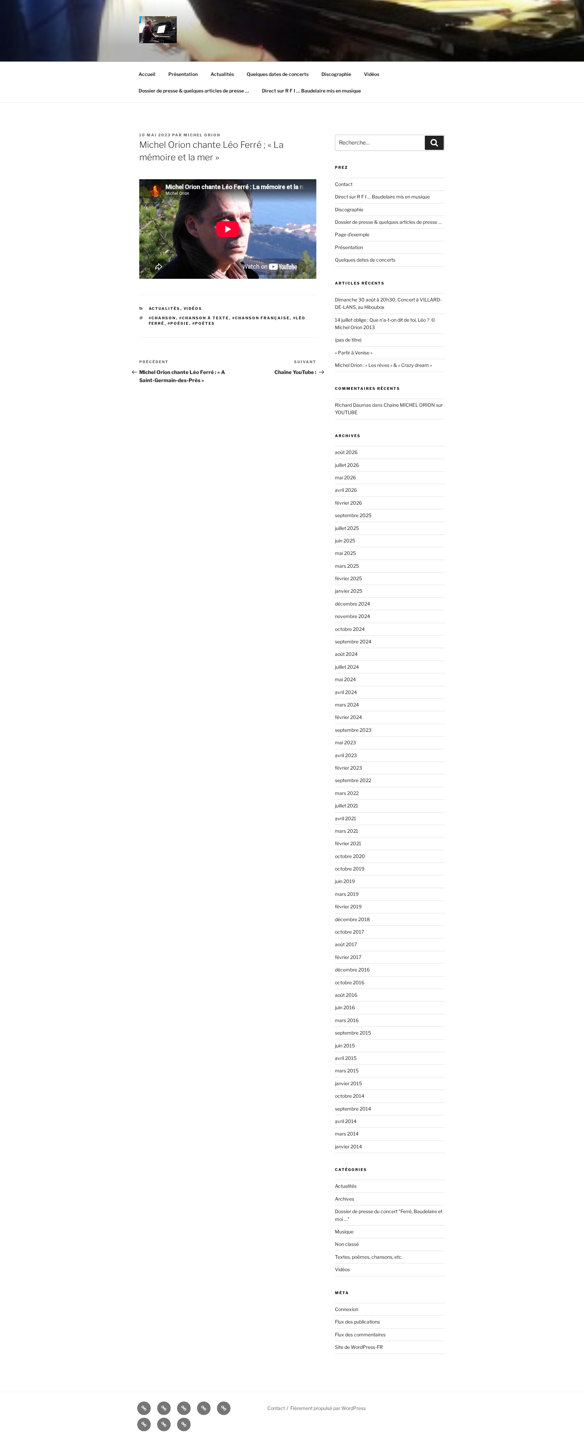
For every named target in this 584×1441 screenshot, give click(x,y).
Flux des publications (357, 1322)
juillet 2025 (347, 528)
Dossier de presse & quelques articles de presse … (194, 91)
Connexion (346, 1309)
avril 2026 (346, 490)
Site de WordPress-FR (359, 1347)
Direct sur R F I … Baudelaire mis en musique (311, 91)
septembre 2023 (353, 730)
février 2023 (348, 768)
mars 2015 (347, 1070)
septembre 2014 (353, 1109)
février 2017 (348, 957)
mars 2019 (347, 894)
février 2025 (348, 578)
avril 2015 (346, 1058)
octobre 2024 (350, 629)
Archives (344, 1199)
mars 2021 (346, 831)
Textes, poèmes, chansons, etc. (369, 1257)
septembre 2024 (353, 641)
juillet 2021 (346, 805)
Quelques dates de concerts (278, 74)
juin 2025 (345, 540)
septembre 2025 (353, 515)
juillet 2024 (347, 667)
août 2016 (346, 995)
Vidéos (371, 74)
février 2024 (348, 717)
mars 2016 (347, 1020)
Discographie (336, 74)
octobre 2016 (349, 982)
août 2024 (346, 654)
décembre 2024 (352, 604)
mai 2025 (345, 553)
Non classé (347, 1244)
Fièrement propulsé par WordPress (328, 1408)
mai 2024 (345, 679)
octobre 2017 (349, 932)
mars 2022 (347, 793)
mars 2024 (347, 705)
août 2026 (346, 452)
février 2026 (348, 503)
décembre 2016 (352, 969)
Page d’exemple (352, 234)
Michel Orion (202, 135)
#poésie (178, 323)
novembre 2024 (352, 616)
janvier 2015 (348, 1083)
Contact (343, 184)
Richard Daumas (353, 405)
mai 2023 (345, 742)
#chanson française (261, 318)
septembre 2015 (353, 1033)
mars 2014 (347, 1134)
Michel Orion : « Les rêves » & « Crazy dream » (383, 365)
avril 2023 (346, 755)
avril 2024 (346, 692)
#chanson (162, 318)
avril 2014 (346, 1121)
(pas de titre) (348, 340)
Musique (344, 1231)
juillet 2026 (347, 465)
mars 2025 (347, 566)
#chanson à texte (204, 318)
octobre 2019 (349, 869)
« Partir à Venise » (353, 352)
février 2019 (348, 906)
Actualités (222, 74)
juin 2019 (345, 881)
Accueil (147, 74)
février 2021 (348, 843)
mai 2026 (345, 477)
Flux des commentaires (360, 1334)
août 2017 (346, 944)
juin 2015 (345, 1045)
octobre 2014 (349, 1096)
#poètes (203, 323)
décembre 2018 (352, 919)
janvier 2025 (348, 591)
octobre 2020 (350, 856)
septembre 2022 (353, 780)
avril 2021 (345, 818)
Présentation (183, 74)
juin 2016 (345, 1007)
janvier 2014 (348, 1146)
